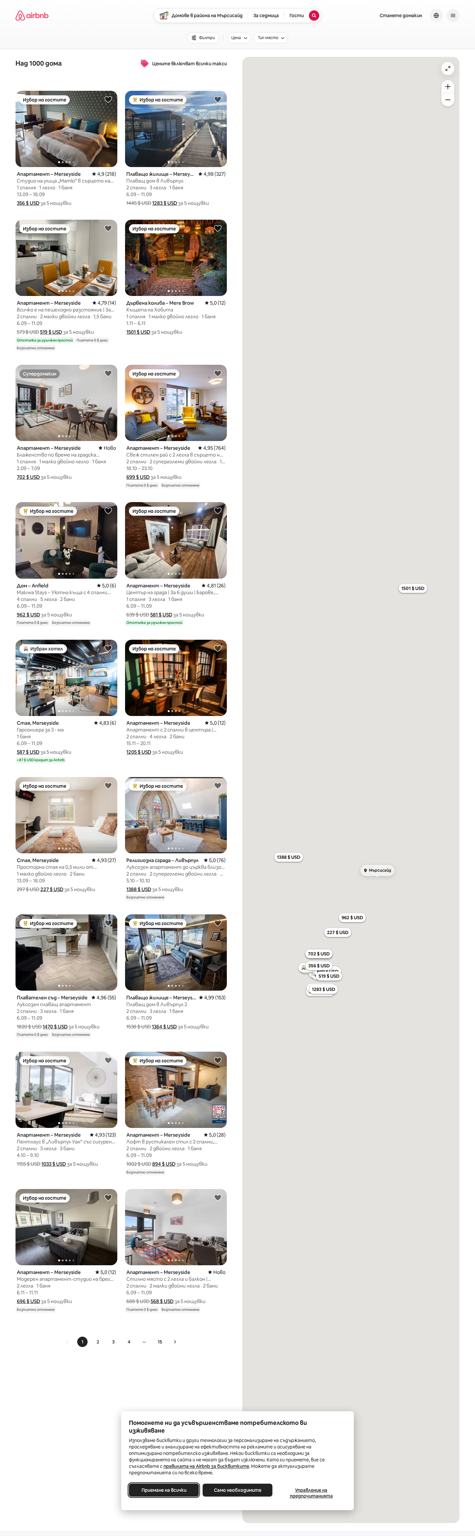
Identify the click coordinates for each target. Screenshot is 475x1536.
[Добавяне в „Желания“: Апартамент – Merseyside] (108, 99)
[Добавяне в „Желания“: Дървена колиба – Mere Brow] (218, 228)
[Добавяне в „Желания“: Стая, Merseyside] (108, 648)
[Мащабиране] (447, 86)
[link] (67, 1342)
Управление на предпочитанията (311, 1493)
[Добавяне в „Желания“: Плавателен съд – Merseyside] (108, 923)
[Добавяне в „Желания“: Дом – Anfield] (108, 510)
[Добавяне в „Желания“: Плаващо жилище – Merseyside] (218, 99)
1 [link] (82, 1342)
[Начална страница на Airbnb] (32, 15)
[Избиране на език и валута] (436, 15)
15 (160, 1342)
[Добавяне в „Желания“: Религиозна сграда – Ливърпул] (218, 785)
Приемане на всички (164, 1490)
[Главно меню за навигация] (453, 15)
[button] (28, 203)
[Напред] (175, 1342)
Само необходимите (237, 1490)
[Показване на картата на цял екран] (447, 68)
